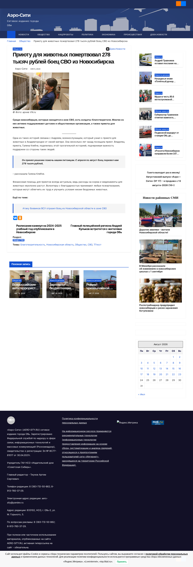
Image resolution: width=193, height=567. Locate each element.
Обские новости (162, 111)
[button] (184, 34)
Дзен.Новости (158, 34)
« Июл (141, 394)
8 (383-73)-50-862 (39, 486)
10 (141, 368)
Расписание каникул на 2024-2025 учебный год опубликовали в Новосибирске (39, 229)
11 (148, 368)
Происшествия (133, 34)
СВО (90, 244)
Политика (88, 34)
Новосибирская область (60, 244)
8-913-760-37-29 (16, 526)
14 (167, 368)
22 (173, 374)
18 (148, 374)
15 (173, 368)
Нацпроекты (66, 34)
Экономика (109, 34)
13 (160, 368)
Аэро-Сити (19, 15)
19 (154, 374)
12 (154, 368)
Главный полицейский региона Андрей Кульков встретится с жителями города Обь (96, 229)
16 (179, 368)
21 (167, 374)
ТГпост (97, 244)
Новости (24, 34)
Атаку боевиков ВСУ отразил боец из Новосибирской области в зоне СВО (65, 208)
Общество (44, 34)
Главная (11, 41)
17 (141, 374)
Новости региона (57, 281)
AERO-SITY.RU (14, 543)
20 (160, 374)
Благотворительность (32, 244)
